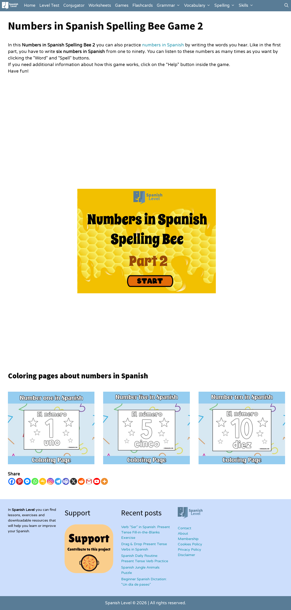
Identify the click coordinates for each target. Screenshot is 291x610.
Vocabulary (194, 5)
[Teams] (65, 481)
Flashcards (142, 5)
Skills (243, 5)
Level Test (49, 5)
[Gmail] (89, 481)
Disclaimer (186, 555)
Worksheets (99, 5)
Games (121, 5)
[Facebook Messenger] (27, 481)
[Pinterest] (19, 481)
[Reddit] (81, 481)
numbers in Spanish (163, 45)
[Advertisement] (126, 109)
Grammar (166, 5)
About (183, 533)
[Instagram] (50, 481)
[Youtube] (96, 481)
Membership (188, 539)
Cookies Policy (190, 544)
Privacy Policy (189, 549)
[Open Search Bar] (286, 5)
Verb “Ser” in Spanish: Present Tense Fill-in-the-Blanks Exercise (145, 532)
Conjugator (74, 5)
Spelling (222, 5)
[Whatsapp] (34, 481)
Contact (184, 528)
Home (29, 5)
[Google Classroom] (42, 481)
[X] (73, 481)
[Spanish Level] (11, 5)
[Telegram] (58, 481)
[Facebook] (11, 481)
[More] (104, 481)
